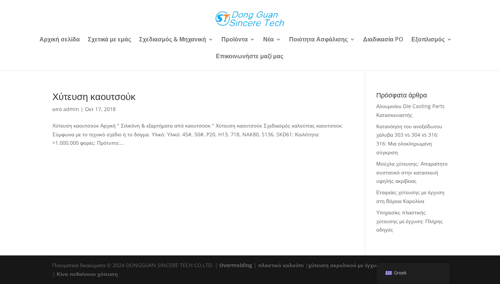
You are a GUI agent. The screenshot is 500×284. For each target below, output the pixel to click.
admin (71, 109)
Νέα (268, 40)
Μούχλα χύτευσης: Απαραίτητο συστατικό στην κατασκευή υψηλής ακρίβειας (412, 172)
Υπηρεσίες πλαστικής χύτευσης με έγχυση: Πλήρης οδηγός (409, 221)
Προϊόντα (234, 40)
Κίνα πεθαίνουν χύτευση (87, 273)
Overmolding (235, 265)
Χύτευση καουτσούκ (93, 96)
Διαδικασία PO (383, 40)
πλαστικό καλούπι (281, 265)
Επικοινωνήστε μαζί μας (249, 57)
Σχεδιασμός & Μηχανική (172, 40)
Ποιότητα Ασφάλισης (318, 40)
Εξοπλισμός (428, 40)
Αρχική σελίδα (60, 40)
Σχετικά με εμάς (109, 40)
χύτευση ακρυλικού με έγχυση (345, 265)
